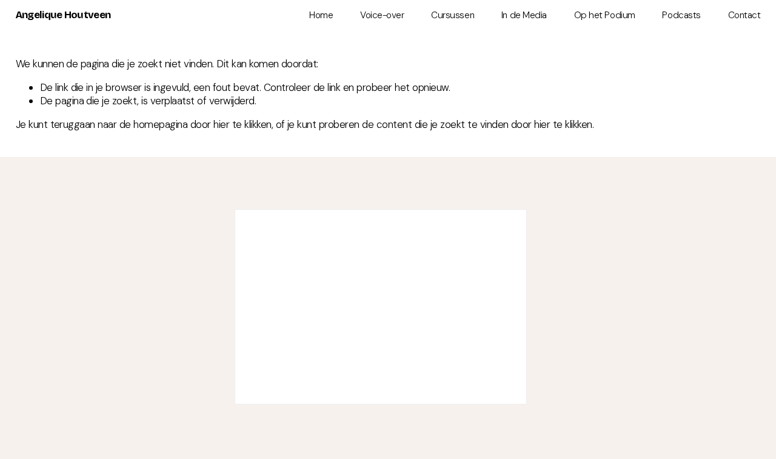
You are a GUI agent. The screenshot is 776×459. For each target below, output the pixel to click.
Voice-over (382, 15)
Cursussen (452, 15)
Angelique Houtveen (63, 14)
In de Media (524, 15)
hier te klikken (242, 124)
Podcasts (681, 15)
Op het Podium (604, 15)
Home (321, 15)
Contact (744, 15)
